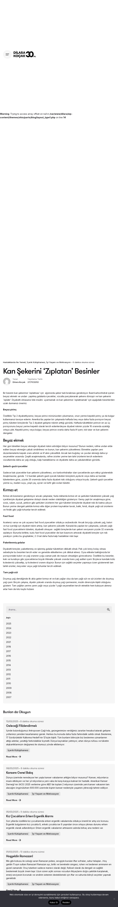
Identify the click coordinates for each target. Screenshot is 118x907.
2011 (8, 679)
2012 (8, 674)
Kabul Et (54, 902)
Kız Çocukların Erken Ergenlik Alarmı (29, 816)
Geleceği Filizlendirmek (21, 726)
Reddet (66, 902)
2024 (8, 628)
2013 (8, 670)
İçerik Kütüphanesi (36, 362)
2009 (9, 688)
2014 (8, 665)
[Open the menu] (7, 54)
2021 (8, 642)
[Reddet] (114, 898)
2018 (8, 646)
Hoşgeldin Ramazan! (19, 856)
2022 (8, 637)
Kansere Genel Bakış (19, 772)
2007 (8, 697)
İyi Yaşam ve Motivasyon (58, 362)
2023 (8, 633)
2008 (9, 692)
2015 (8, 660)
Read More (11, 756)
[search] (108, 609)
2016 (8, 656)
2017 (8, 651)
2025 (8, 623)
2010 (8, 683)
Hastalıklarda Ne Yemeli (14, 362)
